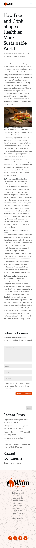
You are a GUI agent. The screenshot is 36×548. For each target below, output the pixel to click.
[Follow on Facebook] (10, 538)
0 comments (21, 56)
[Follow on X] (15, 538)
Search (29, 408)
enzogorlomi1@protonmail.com (15, 54)
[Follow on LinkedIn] (25, 538)
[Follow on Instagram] (20, 538)
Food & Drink (12, 56)
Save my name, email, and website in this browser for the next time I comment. (17, 386)
